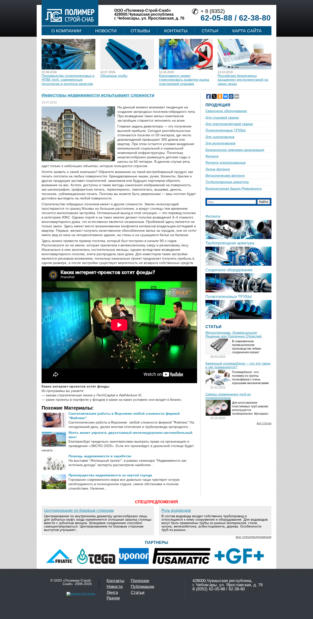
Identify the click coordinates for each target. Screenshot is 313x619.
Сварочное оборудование (226, 111)
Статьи (209, 31)
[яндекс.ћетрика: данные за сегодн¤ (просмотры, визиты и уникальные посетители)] (81, 594)
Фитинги (212, 156)
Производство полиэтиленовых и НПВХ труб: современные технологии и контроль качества (68, 80)
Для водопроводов (220, 143)
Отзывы (140, 31)
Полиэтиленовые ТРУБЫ (225, 130)
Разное (113, 598)
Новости (106, 31)
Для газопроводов (219, 137)
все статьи (264, 423)
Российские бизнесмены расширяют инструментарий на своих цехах (243, 80)
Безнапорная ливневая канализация (234, 150)
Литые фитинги (217, 169)
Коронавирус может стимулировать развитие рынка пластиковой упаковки (184, 80)
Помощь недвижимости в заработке (99, 456)
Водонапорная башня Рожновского (233, 188)
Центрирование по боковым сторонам (79, 510)
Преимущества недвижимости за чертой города (110, 475)
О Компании (66, 31)
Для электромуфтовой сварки (229, 124)
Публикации (142, 586)
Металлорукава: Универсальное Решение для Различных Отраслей (233, 334)
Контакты (176, 31)
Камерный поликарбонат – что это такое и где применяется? (237, 365)
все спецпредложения (253, 537)
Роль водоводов (176, 510)
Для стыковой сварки (222, 117)
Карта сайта (247, 31)
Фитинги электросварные (225, 162)
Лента (112, 592)
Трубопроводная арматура (227, 182)
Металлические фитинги (225, 175)
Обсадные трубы (113, 76)
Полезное (140, 580)
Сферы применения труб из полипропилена (228, 396)
